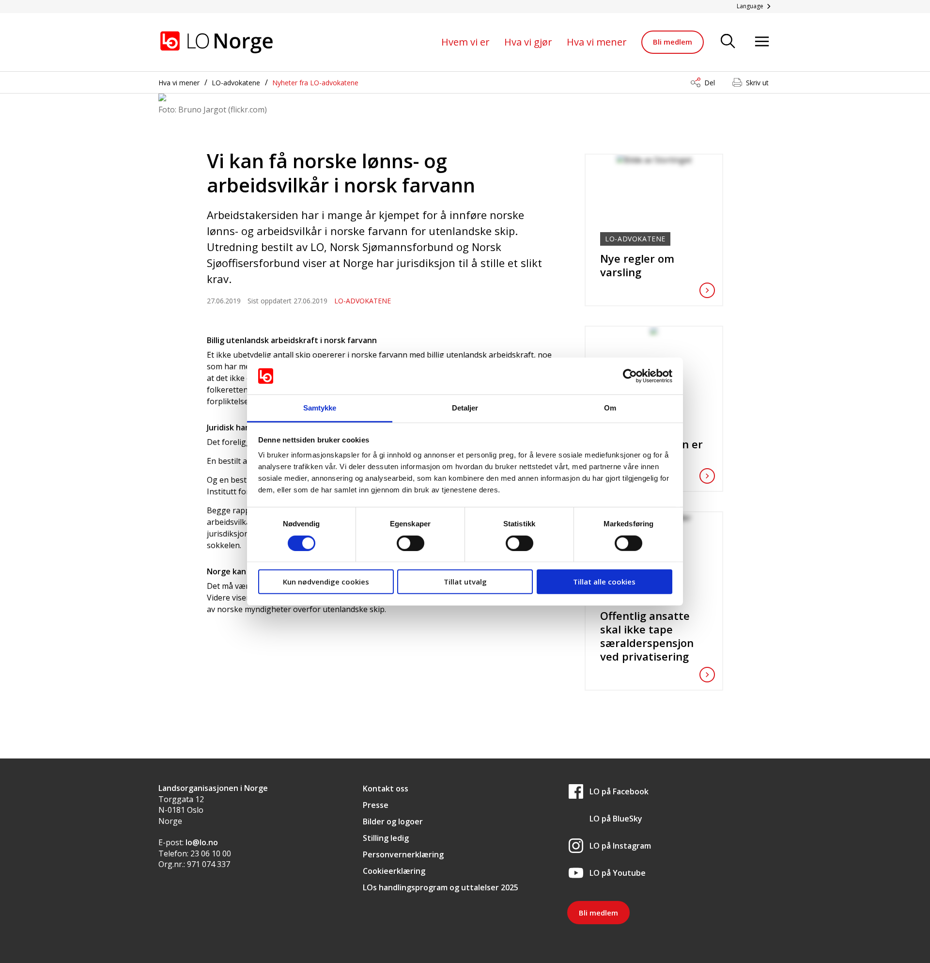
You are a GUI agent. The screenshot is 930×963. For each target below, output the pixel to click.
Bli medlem (672, 42)
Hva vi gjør (528, 41)
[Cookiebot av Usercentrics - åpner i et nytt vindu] (630, 376)
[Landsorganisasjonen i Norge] (216, 42)
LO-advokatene (236, 82)
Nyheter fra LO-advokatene (315, 82)
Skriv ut (757, 82)
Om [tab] (610, 408)
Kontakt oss (385, 788)
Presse (375, 805)
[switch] (410, 543)
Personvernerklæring (403, 854)
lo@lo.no (202, 842)
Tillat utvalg (465, 581)
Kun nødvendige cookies (326, 581)
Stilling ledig (386, 838)
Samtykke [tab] (320, 408)
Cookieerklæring (394, 871)
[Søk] (728, 41)
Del (709, 82)
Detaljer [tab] (465, 408)
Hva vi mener (597, 41)
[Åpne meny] (762, 41)
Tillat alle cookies (604, 581)
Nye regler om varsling (637, 265)
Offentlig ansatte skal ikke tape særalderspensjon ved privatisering (647, 636)
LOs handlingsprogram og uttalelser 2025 (440, 887)
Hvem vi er (465, 41)
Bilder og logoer (393, 821)
